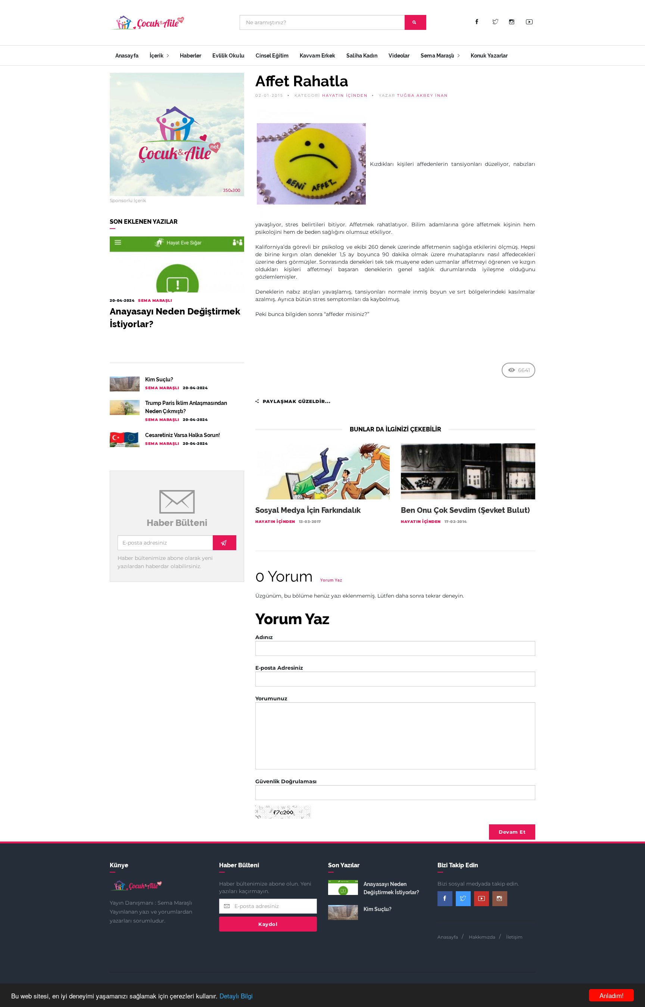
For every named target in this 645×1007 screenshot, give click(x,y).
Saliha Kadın (361, 56)
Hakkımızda (482, 937)
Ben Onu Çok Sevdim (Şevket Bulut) (465, 510)
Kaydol (267, 924)
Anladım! (611, 995)
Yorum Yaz (331, 580)
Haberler (191, 56)
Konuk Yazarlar (489, 56)
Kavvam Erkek (317, 56)
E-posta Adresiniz (279, 667)
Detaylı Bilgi (236, 995)
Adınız (264, 637)
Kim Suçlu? (159, 379)
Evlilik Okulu (228, 56)
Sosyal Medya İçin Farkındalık (308, 510)
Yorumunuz (271, 698)
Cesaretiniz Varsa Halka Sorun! (182, 435)
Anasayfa (126, 56)
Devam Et (512, 832)
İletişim (514, 937)
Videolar (399, 56)
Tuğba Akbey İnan (422, 95)
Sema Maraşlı (438, 56)
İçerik (157, 56)
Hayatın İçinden (345, 95)
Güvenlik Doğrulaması (286, 781)
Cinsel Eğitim (272, 56)
